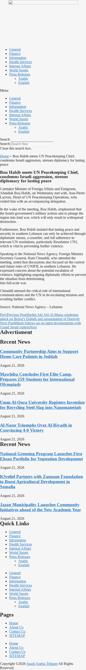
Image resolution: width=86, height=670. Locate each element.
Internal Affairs (20, 66)
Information (17, 58)
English (23, 83)
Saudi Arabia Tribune (42, 664)
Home (4, 156)
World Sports (18, 70)
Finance (15, 54)
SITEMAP (17, 636)
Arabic (23, 78)
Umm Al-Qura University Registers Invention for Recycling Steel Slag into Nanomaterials (42, 405)
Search (5, 144)
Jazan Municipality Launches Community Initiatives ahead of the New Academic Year (40, 507)
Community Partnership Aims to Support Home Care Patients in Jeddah (39, 354)
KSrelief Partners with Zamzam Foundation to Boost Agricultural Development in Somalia (41, 481)
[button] (43, 91)
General (15, 49)
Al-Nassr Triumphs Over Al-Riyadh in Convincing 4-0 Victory (36, 428)
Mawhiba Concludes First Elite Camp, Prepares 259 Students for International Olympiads (37, 379)
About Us (16, 627)
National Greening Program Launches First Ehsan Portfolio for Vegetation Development (41, 456)
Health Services (20, 62)
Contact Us (17, 631)
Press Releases (19, 74)
